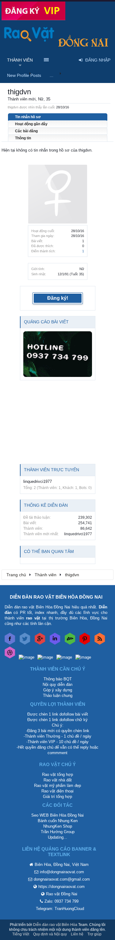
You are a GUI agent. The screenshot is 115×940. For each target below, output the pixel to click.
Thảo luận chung (57, 695)
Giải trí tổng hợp (57, 796)
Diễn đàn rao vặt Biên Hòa (55, 925)
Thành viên (20, 60)
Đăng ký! (57, 298)
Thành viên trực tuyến (51, 469)
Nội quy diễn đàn (57, 684)
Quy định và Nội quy (50, 934)
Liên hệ (77, 934)
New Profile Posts (24, 75)
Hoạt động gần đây (31, 124)
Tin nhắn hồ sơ (28, 117)
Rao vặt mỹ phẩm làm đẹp (57, 785)
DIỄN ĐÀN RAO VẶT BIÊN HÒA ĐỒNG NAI (56, 597)
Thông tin (23, 138)
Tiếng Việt (20, 934)
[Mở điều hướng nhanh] (105, 574)
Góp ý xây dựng (57, 690)
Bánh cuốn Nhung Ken (58, 820)
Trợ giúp (94, 934)
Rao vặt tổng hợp (57, 774)
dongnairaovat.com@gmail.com (62, 879)
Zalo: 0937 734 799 (61, 901)
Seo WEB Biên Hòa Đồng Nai (57, 815)
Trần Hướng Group (58, 831)
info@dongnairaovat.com (62, 872)
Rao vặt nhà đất (58, 780)
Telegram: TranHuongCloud (60, 908)
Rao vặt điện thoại (57, 791)
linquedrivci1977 (37, 481)
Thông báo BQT (58, 679)
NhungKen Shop (57, 826)
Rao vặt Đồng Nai (61, 894)
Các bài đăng (26, 131)
